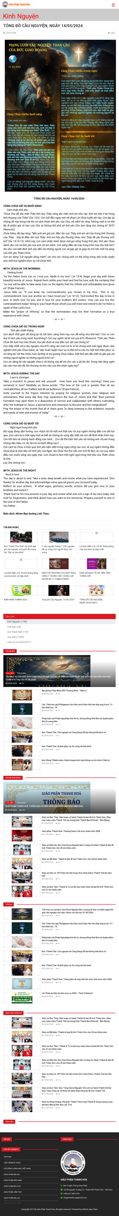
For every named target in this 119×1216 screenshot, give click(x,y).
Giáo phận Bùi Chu (12, 1186)
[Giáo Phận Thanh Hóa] (16, 4)
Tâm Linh (9, 616)
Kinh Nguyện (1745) (17, 621)
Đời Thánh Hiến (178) (17, 632)
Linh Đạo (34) (14, 626)
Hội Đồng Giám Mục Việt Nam (17, 1168)
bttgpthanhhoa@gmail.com (75, 1198)
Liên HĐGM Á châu (12, 1163)
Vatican (7, 1157)
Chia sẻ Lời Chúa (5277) (19, 642)
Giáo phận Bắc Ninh (13, 1180)
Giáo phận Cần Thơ (12, 1192)
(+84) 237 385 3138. (71, 1194)
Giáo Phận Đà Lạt (12, 1198)
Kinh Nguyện (21, 16)
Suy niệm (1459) (15, 637)
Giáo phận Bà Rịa (12, 1174)
